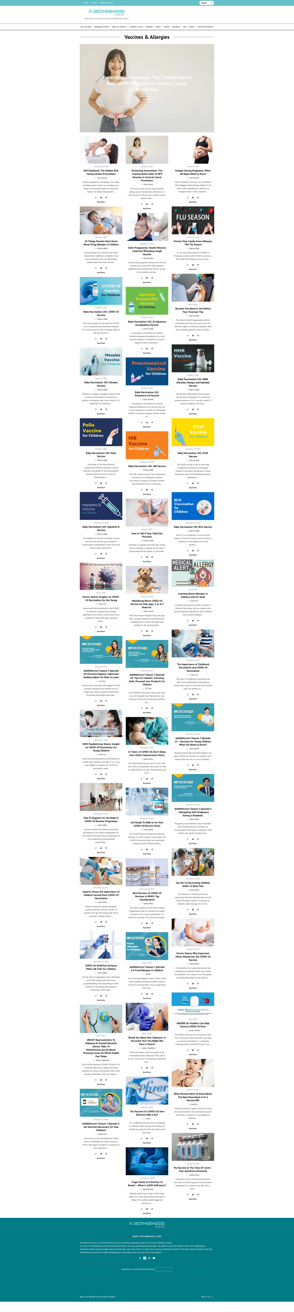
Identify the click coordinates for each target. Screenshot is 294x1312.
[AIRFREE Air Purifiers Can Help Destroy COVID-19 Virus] (193, 1004)
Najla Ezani (102, 1134)
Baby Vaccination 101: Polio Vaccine (101, 454)
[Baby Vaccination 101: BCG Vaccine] (193, 506)
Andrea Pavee (194, 1175)
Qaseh (148, 974)
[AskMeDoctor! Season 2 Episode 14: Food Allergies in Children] (147, 946)
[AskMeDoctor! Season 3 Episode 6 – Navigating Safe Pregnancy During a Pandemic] (193, 788)
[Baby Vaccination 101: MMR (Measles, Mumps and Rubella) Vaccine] (193, 358)
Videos (94, 3)
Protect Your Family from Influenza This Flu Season (193, 243)
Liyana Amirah (194, 1030)
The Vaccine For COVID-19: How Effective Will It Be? (147, 1113)
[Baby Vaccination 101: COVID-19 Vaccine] (101, 291)
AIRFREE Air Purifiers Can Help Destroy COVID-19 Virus (193, 1025)
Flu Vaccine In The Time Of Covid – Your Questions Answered (193, 1169)
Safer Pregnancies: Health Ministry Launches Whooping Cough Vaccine (147, 251)
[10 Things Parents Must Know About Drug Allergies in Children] (101, 220)
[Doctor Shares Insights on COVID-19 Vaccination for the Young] (101, 576)
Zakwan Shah (102, 248)
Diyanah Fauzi (148, 1189)
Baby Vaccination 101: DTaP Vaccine (193, 454)
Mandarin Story (106, 3)
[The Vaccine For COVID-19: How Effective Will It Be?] (147, 1091)
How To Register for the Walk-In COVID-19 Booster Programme (101, 819)
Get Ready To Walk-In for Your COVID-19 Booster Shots (147, 824)
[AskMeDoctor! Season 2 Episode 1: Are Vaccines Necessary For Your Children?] (101, 1103)
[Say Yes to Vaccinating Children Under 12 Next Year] (193, 862)
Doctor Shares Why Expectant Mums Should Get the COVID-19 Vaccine (193, 956)
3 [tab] (202, 87)
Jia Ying (102, 681)
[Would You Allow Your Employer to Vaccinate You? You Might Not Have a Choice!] (147, 1017)
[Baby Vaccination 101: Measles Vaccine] (101, 361)
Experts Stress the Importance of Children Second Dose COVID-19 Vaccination (101, 895)
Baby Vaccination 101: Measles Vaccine (101, 384)
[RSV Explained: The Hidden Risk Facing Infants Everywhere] (101, 150)
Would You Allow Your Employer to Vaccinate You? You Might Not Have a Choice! (147, 1041)
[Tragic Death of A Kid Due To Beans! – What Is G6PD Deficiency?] (147, 1161)
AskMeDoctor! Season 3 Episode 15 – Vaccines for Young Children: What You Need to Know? (193, 741)
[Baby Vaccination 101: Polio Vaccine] (101, 432)
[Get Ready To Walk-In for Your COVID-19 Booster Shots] (147, 802)
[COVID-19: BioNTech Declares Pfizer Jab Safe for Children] (101, 945)
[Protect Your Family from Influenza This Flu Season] (193, 220)
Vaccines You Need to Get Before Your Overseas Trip (193, 310)
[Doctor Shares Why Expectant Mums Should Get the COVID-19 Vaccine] (193, 932)
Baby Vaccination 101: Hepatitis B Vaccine (101, 528)
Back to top (206, 1297)
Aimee (148, 1118)
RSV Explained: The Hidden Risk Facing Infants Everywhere (101, 172)
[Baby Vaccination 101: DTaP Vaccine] (193, 432)
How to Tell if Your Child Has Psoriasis (147, 535)
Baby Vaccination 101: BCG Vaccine (193, 526)
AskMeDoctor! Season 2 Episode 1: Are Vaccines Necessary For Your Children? (101, 1127)
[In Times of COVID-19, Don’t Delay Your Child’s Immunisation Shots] (147, 731)
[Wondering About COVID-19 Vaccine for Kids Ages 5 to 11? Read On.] (147, 580)
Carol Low (194, 600)
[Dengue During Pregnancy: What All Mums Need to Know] (193, 150)
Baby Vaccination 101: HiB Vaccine (147, 466)
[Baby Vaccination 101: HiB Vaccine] (147, 445)
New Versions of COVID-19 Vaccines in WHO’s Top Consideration (147, 896)
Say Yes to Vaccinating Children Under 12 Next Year (193, 884)
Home (86, 3)
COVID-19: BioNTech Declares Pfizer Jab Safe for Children (101, 967)
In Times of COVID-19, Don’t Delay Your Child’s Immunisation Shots (147, 753)
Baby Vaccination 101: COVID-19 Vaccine (101, 313)
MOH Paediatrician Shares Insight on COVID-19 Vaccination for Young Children (101, 747)
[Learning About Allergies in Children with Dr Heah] (193, 573)
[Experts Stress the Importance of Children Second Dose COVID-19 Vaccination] (101, 871)
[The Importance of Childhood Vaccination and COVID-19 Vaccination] (193, 643)
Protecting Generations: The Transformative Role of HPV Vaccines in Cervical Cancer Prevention (147, 175)
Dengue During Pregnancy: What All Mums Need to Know (193, 172)
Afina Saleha (194, 748)
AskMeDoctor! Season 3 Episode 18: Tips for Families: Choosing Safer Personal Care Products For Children (147, 679)
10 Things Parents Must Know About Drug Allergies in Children (101, 243)
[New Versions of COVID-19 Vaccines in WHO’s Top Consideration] (147, 872)
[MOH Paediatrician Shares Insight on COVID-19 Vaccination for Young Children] (101, 723)
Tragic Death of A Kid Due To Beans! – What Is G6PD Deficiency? (147, 1183)
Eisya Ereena (102, 178)
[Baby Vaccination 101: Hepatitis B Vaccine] (101, 506)
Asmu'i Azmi (148, 611)
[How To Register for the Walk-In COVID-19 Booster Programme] (101, 797)
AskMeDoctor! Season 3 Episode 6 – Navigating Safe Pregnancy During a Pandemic (193, 812)
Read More (147, 96)
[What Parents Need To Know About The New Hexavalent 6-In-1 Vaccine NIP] (193, 1073)
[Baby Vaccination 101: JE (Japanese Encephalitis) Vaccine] (147, 301)
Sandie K (194, 1104)
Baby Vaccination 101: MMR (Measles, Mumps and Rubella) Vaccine (193, 382)
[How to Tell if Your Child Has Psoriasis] (147, 513)
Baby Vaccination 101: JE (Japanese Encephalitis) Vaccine (147, 323)
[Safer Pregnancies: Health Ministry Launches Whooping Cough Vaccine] (147, 227)
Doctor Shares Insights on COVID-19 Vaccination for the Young (101, 598)
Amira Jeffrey (148, 759)
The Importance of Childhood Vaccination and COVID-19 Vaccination (193, 667)
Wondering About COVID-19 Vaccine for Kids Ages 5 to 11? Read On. (147, 604)
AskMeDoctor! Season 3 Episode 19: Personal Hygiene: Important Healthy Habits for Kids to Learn (101, 674)
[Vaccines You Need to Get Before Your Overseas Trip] (193, 288)
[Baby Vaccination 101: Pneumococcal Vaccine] (147, 371)
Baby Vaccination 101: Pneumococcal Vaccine (147, 394)
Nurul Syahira (148, 258)
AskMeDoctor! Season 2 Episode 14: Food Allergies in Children (147, 968)
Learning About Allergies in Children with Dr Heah (193, 595)
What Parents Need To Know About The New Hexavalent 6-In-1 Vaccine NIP (193, 1097)
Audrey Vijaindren (148, 1048)
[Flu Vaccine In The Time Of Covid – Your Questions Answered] (193, 1147)
